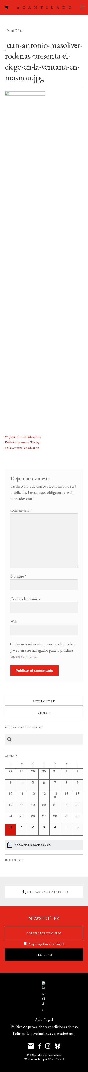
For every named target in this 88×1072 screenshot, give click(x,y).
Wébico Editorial (56, 1059)
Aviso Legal (44, 1019)
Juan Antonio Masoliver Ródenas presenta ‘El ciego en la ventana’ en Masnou (23, 442)
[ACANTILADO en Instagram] (47, 1046)
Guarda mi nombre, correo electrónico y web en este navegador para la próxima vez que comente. (43, 650)
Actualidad (44, 701)
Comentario (21, 510)
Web (13, 621)
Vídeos (44, 713)
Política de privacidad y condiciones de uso (44, 1026)
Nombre (18, 576)
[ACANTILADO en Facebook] (39, 1046)
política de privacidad (52, 944)
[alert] (44, 845)
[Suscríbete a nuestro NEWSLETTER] (31, 1046)
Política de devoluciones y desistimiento (44, 1033)
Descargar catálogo (47, 892)
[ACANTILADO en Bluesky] (57, 1046)
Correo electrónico (26, 598)
